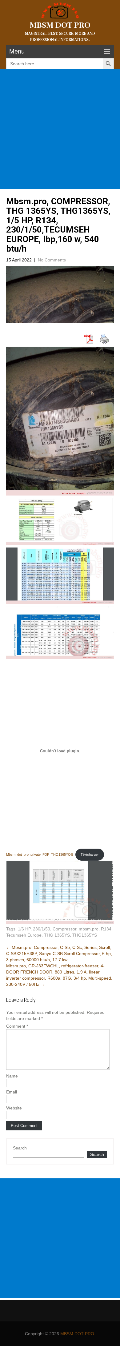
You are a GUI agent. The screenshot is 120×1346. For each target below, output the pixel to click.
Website (14, 1107)
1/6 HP (24, 928)
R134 (106, 928)
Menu (17, 51)
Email (11, 1091)
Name (12, 1075)
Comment (17, 1026)
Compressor (64, 928)
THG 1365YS (57, 935)
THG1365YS (84, 935)
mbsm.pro (88, 928)
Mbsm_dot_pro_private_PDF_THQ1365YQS (39, 854)
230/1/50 (41, 928)
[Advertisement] (60, 129)
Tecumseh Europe (24, 935)
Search (20, 1147)
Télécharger (90, 854)
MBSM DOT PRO (77, 1333)
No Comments (52, 259)
